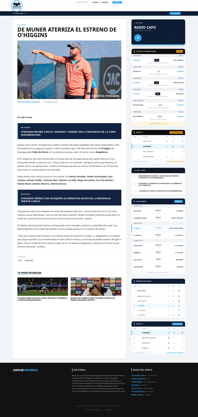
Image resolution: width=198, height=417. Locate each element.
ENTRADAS (117, 2)
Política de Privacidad (93, 410)
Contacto (109, 410)
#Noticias (29, 260)
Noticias (21, 25)
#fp (20, 260)
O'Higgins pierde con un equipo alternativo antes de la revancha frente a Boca (66, 200)
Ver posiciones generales (175, 353)
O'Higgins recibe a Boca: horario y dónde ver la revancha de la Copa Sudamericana (68, 133)
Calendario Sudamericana (175, 161)
